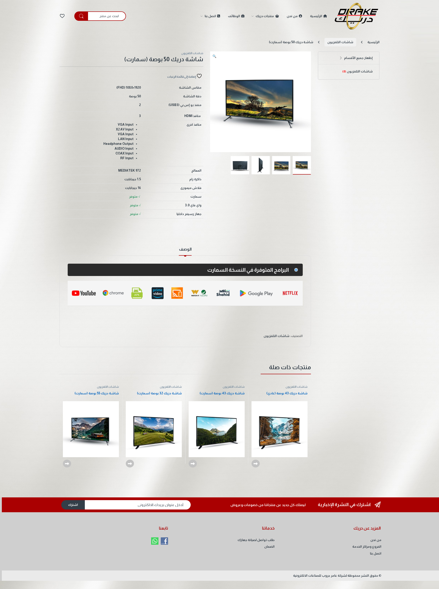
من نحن (292, 16)
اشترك (73, 505)
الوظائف (234, 16)
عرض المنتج (256, 463)
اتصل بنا (210, 16)
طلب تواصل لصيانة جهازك (256, 540)
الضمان (269, 546)
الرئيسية (316, 16)
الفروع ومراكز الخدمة (366, 546)
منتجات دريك (265, 16)
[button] (214, 56)
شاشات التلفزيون (340, 42)
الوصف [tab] (185, 249)
